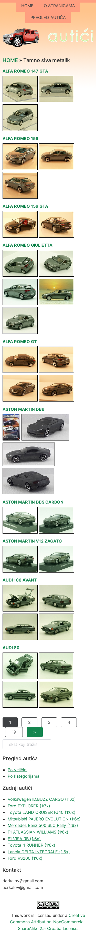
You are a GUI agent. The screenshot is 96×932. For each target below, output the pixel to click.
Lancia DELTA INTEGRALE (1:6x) (39, 851)
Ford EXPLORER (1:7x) (29, 805)
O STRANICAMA (59, 5)
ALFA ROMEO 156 (20, 138)
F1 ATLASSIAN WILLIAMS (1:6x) (38, 832)
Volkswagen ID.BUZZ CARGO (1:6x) (42, 799)
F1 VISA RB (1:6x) (24, 838)
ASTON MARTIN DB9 (24, 409)
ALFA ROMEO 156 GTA (25, 206)
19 (14, 732)
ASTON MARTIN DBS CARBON (33, 502)
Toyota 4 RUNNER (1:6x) (31, 845)
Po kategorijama (23, 776)
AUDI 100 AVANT (20, 580)
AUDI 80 (11, 647)
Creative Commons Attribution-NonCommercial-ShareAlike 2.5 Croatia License (48, 922)
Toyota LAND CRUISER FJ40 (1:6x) (42, 812)
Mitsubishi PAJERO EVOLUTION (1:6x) (44, 818)
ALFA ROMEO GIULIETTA (27, 245)
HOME (27, 5)
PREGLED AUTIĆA (48, 17)
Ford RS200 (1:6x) (25, 858)
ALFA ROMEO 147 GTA (25, 71)
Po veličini (17, 769)
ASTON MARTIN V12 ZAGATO (32, 541)
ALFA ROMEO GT (20, 341)
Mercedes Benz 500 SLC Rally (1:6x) (43, 825)
